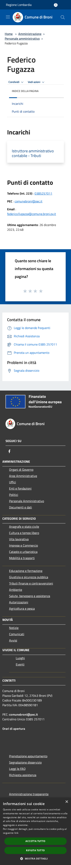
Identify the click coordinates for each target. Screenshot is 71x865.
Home (9, 33)
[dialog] (35, 831)
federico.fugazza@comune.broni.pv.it (31, 213)
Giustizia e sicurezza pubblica (28, 577)
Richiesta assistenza (22, 775)
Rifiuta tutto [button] (35, 850)
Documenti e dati (20, 507)
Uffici (12, 482)
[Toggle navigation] (8, 17)
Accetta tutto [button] (35, 841)
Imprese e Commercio (23, 545)
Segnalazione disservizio (25, 762)
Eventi (20, 664)
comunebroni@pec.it (28, 201)
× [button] (66, 801)
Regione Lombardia (19, 4)
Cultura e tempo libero (24, 532)
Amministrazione (29, 33)
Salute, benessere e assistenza (29, 596)
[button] (35, 858)
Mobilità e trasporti (22, 558)
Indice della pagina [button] (25, 91)
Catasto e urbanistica (23, 551)
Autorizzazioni (18, 602)
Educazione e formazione (25, 570)
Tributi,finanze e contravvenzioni (31, 583)
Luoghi (20, 658)
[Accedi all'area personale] (56, 5)
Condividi (14, 82)
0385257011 (43, 193)
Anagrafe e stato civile (24, 526)
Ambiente (15, 589)
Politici (13, 494)
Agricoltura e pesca (22, 608)
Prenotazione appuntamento (28, 756)
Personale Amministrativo (26, 501)
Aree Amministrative (23, 475)
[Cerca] (62, 17)
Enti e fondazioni (20, 488)
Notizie (14, 627)
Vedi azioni (34, 82)
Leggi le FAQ (17, 768)
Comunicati (16, 634)
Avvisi (13, 640)
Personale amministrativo (22, 38)
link (16, 833)
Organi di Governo (21, 469)
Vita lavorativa (19, 539)
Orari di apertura (13, 728)
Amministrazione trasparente (29, 794)
